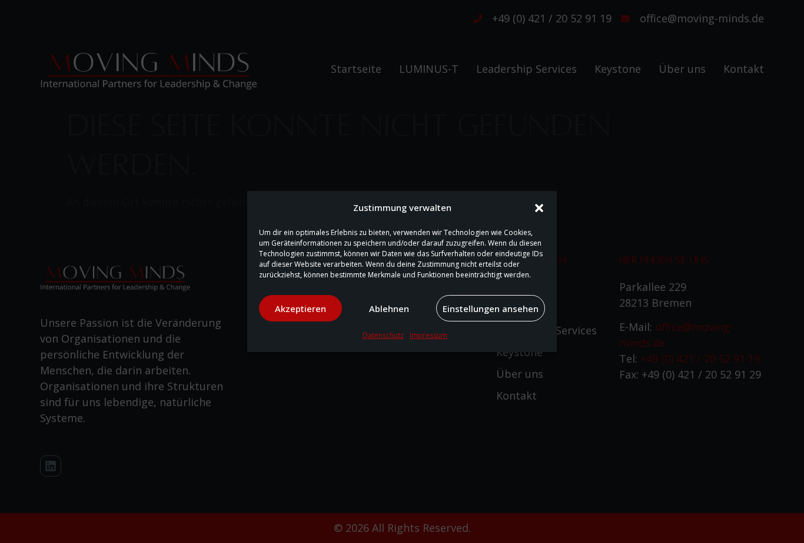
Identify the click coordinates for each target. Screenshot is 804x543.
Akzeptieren (300, 308)
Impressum (428, 335)
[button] (539, 208)
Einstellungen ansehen (491, 308)
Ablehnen (389, 308)
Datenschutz (383, 335)
